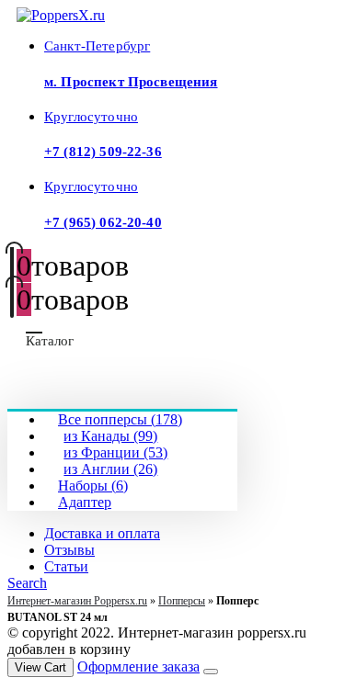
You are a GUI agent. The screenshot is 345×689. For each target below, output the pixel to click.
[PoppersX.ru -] (61, 15)
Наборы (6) (93, 485)
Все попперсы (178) (120, 419)
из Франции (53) (115, 452)
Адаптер (84, 502)
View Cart (40, 667)
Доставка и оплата (102, 533)
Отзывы (69, 550)
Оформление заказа (138, 666)
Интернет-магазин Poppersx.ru (77, 600)
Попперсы (181, 600)
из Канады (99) (110, 436)
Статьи (66, 566)
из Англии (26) (110, 469)
